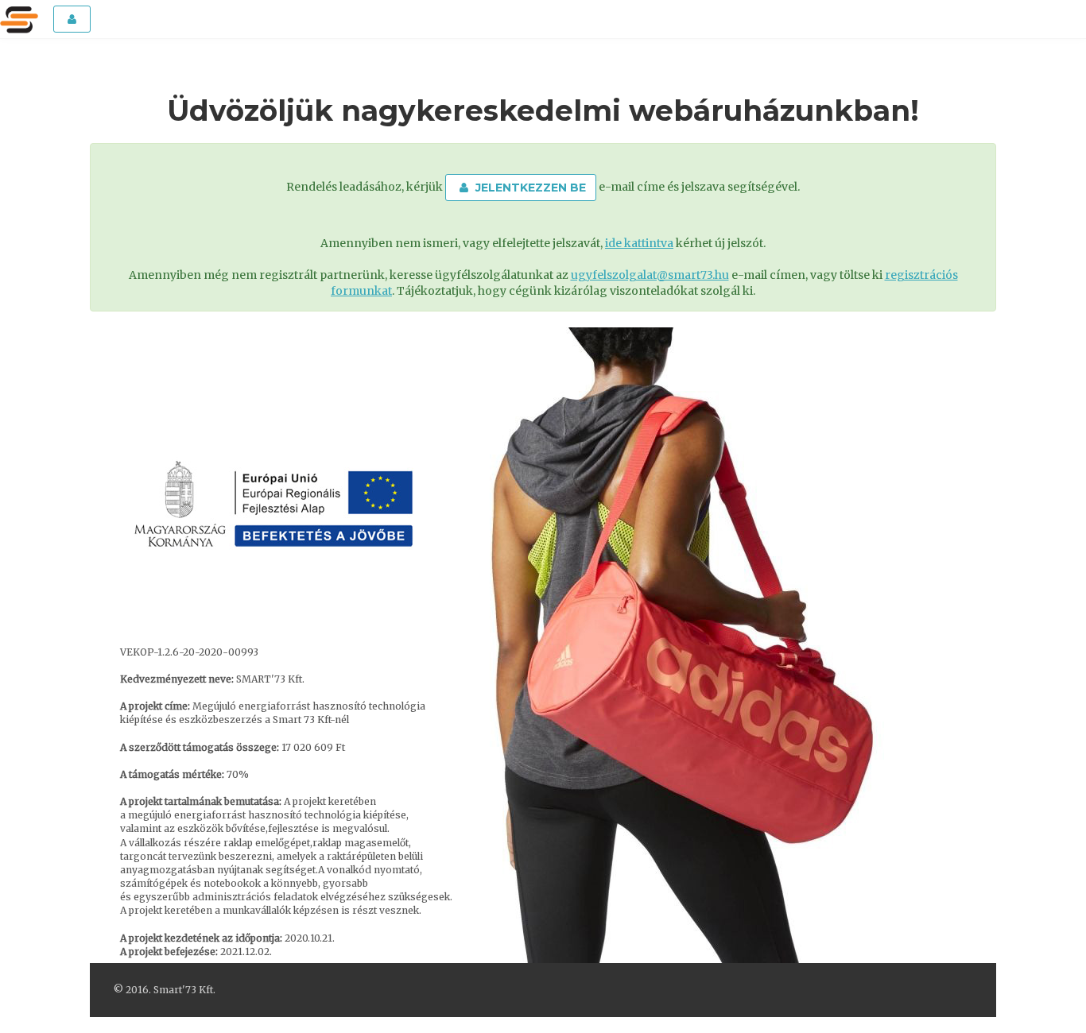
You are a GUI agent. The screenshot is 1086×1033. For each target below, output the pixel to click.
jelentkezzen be (529, 187)
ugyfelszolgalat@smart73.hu (650, 275)
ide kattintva (639, 243)
